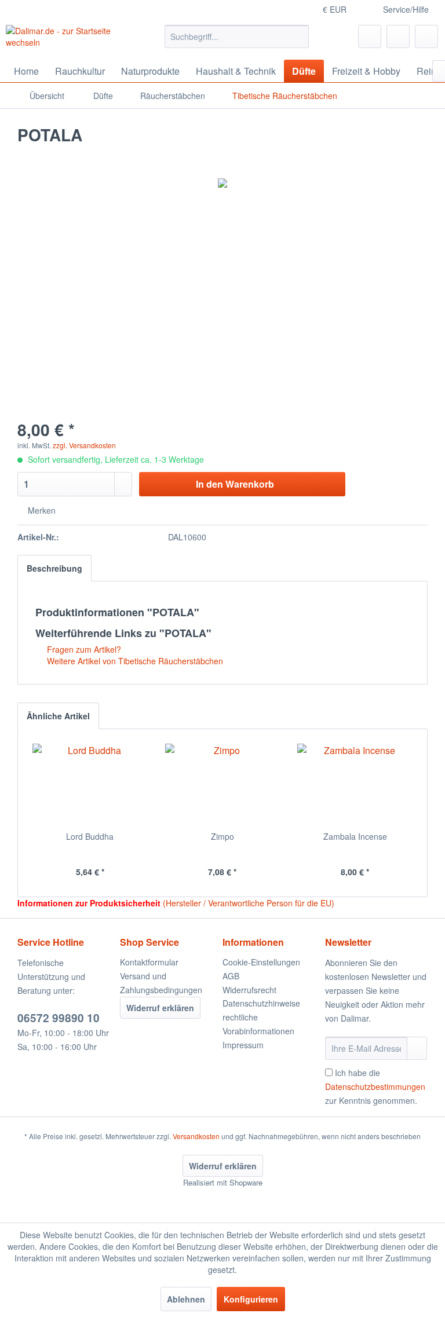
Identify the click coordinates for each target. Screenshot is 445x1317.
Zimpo (222, 836)
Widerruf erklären (160, 1008)
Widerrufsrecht (249, 990)
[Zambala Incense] (355, 784)
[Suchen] (298, 36)
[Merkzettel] (369, 36)
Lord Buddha (90, 836)
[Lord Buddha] (90, 784)
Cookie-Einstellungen (261, 962)
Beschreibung (54, 568)
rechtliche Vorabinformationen (258, 1024)
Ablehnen (186, 1299)
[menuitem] (237, 36)
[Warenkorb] (426, 36)
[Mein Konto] (398, 36)
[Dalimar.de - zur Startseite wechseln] (67, 39)
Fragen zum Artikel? (83, 649)
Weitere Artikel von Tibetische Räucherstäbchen (134, 661)
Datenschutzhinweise (261, 1003)
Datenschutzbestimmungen (375, 1086)
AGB (230, 976)
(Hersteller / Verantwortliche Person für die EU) (248, 903)
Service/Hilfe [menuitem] (406, 9)
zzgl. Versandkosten (84, 445)
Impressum (243, 1045)
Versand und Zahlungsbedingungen (161, 983)
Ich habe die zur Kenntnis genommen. (375, 1086)
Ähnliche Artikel (58, 716)
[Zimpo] (222, 784)
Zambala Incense (355, 836)
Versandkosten (196, 1136)
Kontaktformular (149, 962)
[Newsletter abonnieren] (417, 1048)
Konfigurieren (251, 1299)
